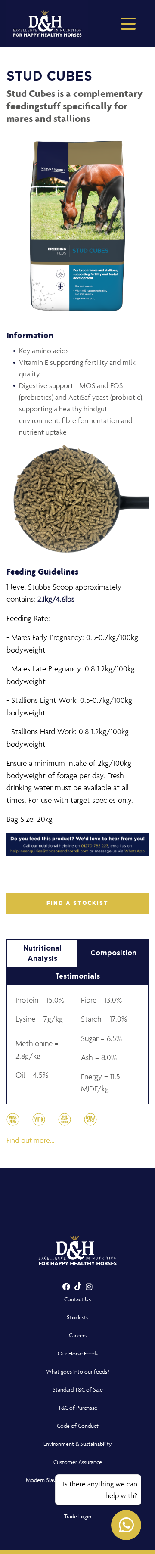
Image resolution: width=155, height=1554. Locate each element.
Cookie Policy (77, 1498)
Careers (78, 1335)
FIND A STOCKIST (77, 903)
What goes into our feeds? (77, 1371)
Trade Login (77, 1516)
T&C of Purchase (77, 1407)
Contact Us (77, 1299)
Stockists (77, 1317)
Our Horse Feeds (78, 1353)
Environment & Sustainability (77, 1444)
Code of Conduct (78, 1426)
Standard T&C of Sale (78, 1389)
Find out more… (30, 1140)
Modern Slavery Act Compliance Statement (78, 1480)
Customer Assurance (77, 1462)
